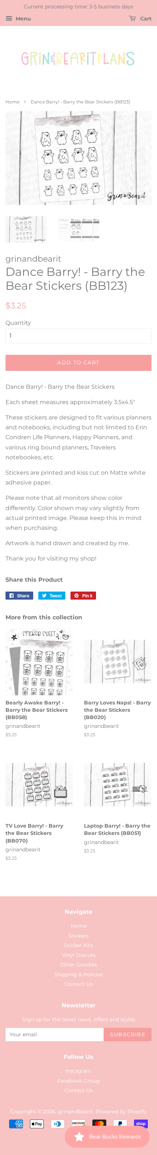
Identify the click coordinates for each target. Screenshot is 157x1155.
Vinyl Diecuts (79, 955)
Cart (145, 18)
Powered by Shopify (121, 1111)
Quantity (18, 322)
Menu (22, 18)
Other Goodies (78, 965)
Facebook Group (78, 1081)
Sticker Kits (78, 945)
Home (12, 102)
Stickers (78, 936)
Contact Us (78, 984)
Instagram (78, 1071)
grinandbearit (75, 1111)
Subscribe (127, 1034)
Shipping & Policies (78, 974)
